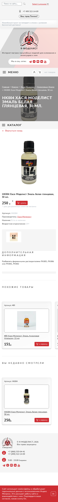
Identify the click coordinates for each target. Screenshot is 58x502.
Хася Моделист (28, 87)
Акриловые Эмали (45, 87)
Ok (53, 494)
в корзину (43, 344)
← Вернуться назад (12, 130)
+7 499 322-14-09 (30, 11)
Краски (15, 87)
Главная (5, 87)
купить (23, 203)
